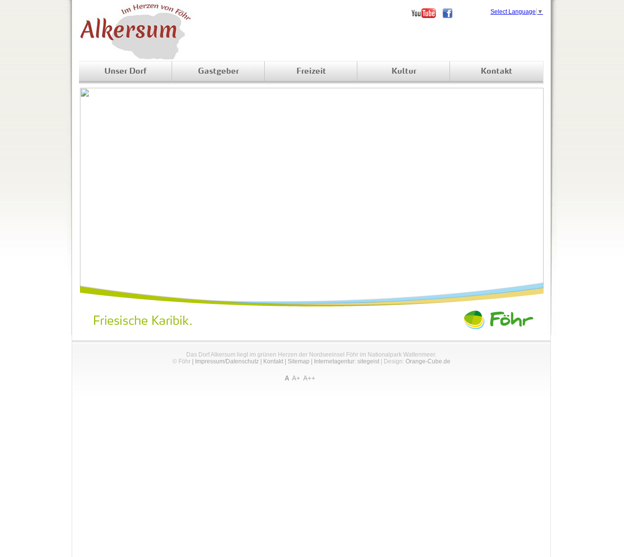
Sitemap (299, 361)
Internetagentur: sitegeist (346, 361)
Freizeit (311, 72)
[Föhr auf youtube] (427, 13)
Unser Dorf (125, 72)
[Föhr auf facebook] (451, 13)
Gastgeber (218, 72)
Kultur (403, 72)
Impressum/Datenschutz (227, 361)
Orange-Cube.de (428, 361)
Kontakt (496, 72)
